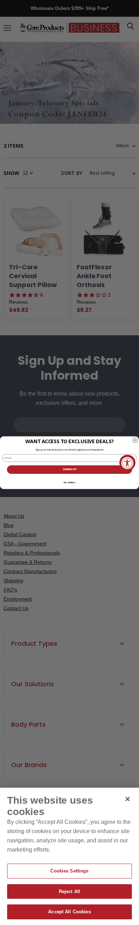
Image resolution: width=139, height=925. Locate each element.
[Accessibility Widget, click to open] (127, 462)
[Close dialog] (135, 439)
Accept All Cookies (69, 911)
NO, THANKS (69, 482)
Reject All (69, 891)
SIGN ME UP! (70, 469)
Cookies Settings (69, 871)
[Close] (127, 799)
